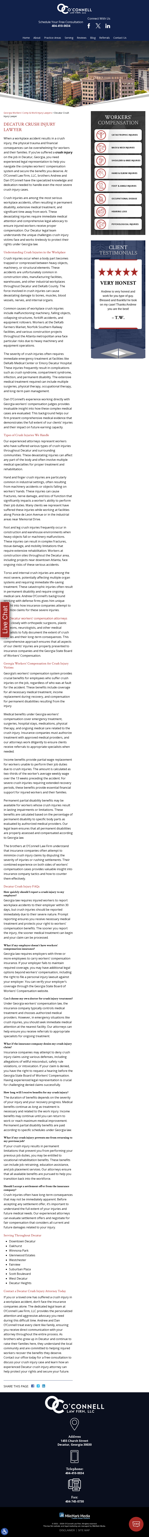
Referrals (104, 37)
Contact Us (119, 37)
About (37, 37)
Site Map (84, 1530)
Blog (93, 37)
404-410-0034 (61, 26)
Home (26, 37)
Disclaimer (67, 1530)
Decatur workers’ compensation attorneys (38, 618)
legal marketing (71, 1526)
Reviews (81, 37)
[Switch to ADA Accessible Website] (4, 1531)
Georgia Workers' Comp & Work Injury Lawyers (28, 112)
